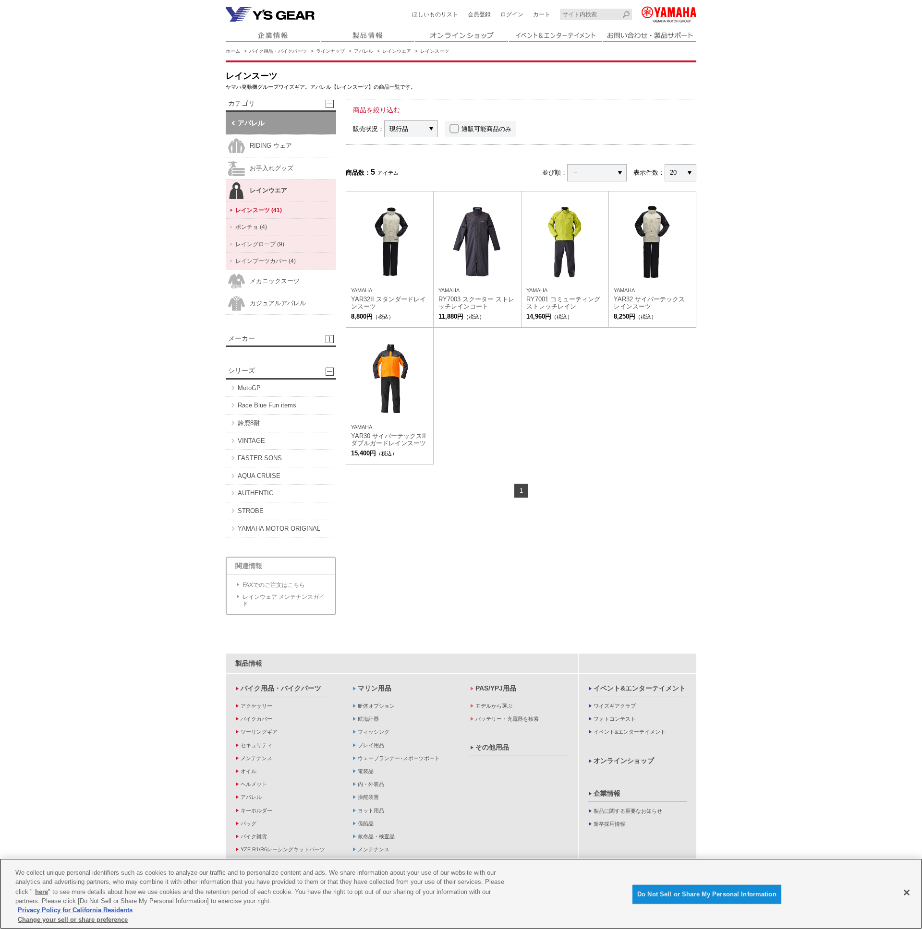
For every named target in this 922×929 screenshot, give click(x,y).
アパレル (363, 51)
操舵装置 (368, 797)
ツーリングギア (259, 732)
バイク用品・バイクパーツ (278, 51)
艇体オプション (376, 706)
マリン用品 (374, 688)
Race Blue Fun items (267, 405)
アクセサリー (256, 706)
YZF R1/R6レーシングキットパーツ (283, 849)
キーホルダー (256, 810)
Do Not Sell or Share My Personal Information (706, 894)
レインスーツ (434, 51)
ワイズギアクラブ (615, 706)
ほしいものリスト (435, 14)
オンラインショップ (624, 760)
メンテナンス (256, 758)
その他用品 (492, 747)
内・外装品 (371, 784)
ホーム (233, 51)
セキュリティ (256, 745)
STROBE (251, 510)
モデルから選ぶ (493, 706)
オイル (248, 771)
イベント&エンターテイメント (640, 688)
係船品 (366, 823)
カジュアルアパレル (278, 303)
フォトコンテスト (615, 719)
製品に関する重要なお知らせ (628, 811)
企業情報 (607, 793)
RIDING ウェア (271, 145)
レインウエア (396, 51)
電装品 (366, 771)
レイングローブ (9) (259, 244)
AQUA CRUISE (259, 475)
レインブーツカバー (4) (265, 261)
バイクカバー (256, 719)
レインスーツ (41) (258, 210)
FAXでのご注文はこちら (274, 585)
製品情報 (248, 663)
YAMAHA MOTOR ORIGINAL (279, 528)
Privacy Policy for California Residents (75, 910)
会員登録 (479, 14)
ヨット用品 (371, 810)
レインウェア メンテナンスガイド (284, 600)
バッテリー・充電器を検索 (507, 719)
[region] (461, 893)
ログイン (511, 14)
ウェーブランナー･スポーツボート (399, 758)
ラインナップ (330, 51)
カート (541, 14)
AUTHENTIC (255, 493)
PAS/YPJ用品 (495, 688)
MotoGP (249, 388)
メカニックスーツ (275, 281)
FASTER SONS (260, 458)
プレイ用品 (371, 745)
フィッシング (373, 732)
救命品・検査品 (376, 836)
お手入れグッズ (271, 168)
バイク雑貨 (254, 836)
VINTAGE (251, 440)
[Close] (906, 892)
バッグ (248, 823)
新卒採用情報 (609, 824)
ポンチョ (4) (251, 227)
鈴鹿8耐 (249, 423)
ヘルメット (254, 784)
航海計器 (368, 719)
